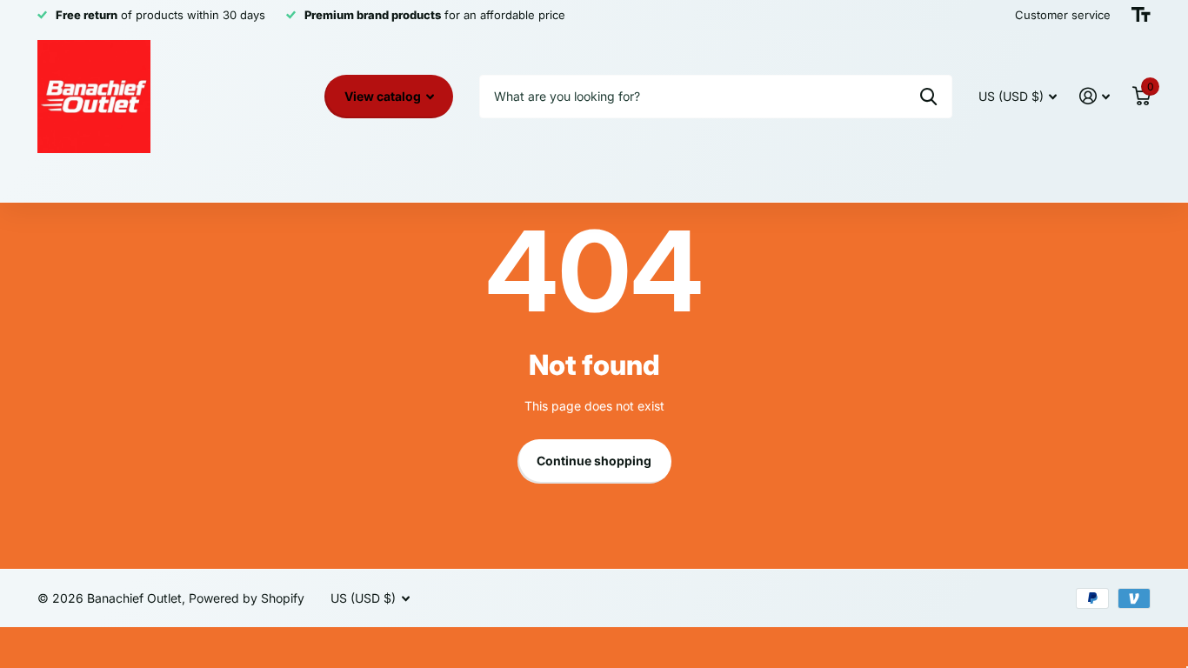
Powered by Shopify (246, 598)
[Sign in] (1094, 96)
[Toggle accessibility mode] (1141, 14)
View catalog (384, 96)
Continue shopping (594, 460)
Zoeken (928, 96)
